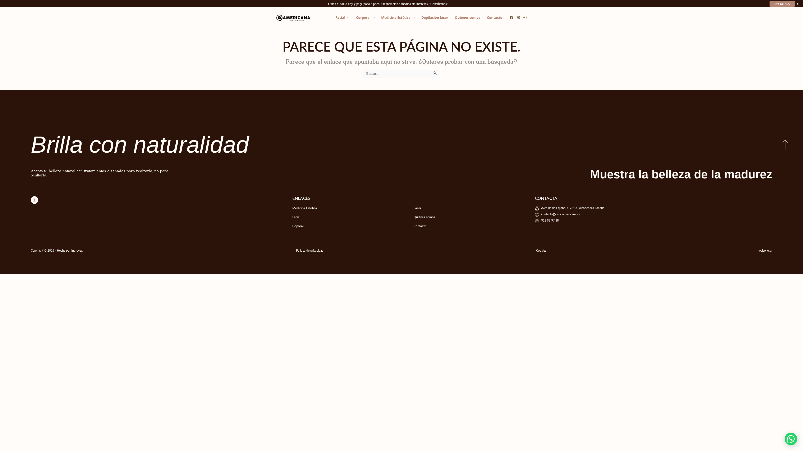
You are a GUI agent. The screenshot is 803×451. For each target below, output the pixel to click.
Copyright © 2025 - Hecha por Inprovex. (57, 250)
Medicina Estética (395, 17)
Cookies (541, 250)
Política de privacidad (310, 250)
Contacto (494, 17)
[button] (347, 17)
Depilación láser (434, 17)
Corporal (363, 17)
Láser (417, 208)
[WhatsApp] (525, 17)
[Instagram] (518, 17)
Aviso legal (765, 250)
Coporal (298, 226)
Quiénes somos (467, 17)
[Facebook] (512, 17)
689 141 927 (782, 4)
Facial (340, 17)
